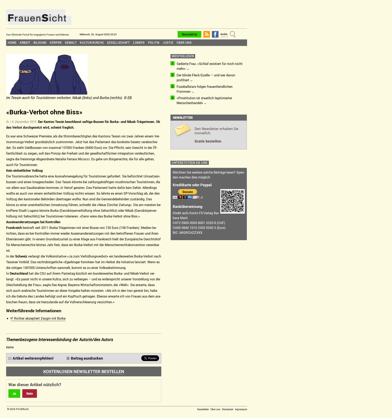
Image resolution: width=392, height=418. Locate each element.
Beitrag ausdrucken (87, 358)
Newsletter (189, 34)
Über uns (184, 43)
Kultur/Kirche (92, 43)
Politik (154, 43)
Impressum (241, 409)
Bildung (40, 43)
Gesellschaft (118, 43)
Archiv (223, 34)
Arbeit (25, 43)
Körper (56, 43)
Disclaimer (227, 409)
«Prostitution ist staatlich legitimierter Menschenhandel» (204, 100)
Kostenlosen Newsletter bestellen (83, 371)
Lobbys (139, 43)
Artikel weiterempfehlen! (33, 358)
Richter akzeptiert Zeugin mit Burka (40, 318)
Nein (29, 393)
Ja (14, 393)
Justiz (168, 43)
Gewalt (71, 43)
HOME (12, 43)
